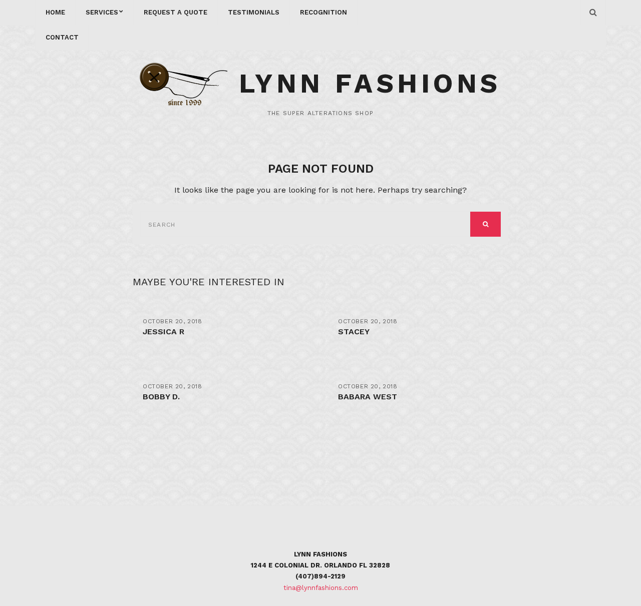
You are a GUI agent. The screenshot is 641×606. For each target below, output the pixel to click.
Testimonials (253, 12)
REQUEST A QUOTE (175, 12)
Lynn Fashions (370, 83)
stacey (354, 331)
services (102, 12)
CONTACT (62, 37)
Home (55, 12)
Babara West (367, 396)
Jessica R (163, 331)
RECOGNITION (323, 12)
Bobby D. (161, 396)
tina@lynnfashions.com (320, 587)
